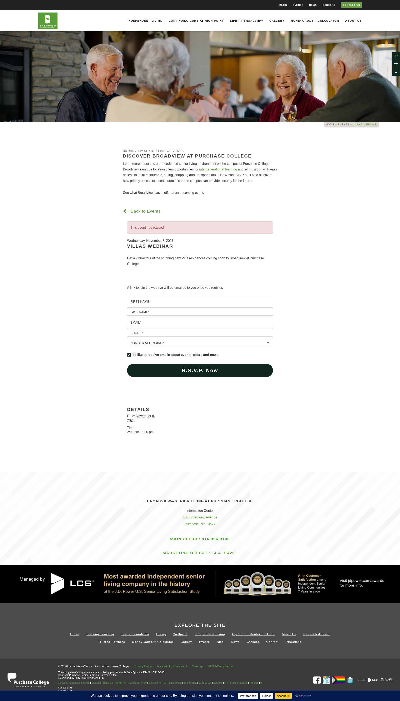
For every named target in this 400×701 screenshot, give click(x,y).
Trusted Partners (111, 641)
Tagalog (254, 682)
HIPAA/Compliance (220, 666)
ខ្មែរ (261, 682)
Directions (294, 641)
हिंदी (226, 682)
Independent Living (145, 20)
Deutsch (153, 682)
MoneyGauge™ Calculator (315, 20)
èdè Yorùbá (190, 682)
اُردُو (201, 682)
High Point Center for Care (253, 634)
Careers (328, 5)
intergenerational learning (218, 169)
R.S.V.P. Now (200, 370)
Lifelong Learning (100, 634)
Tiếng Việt (108, 682)
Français (133, 682)
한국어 (163, 682)
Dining (161, 634)
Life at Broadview (246, 20)
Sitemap (197, 666)
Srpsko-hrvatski (239, 682)
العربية (208, 682)
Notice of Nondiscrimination (74, 682)
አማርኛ (143, 682)
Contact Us (351, 5)
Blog (283, 5)
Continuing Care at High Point (196, 20)
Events (298, 5)
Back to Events (145, 211)
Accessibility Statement (172, 666)
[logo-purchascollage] (28, 679)
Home (330, 124)
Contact (272, 641)
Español (96, 682)
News (313, 5)
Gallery (277, 20)
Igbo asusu (175, 682)
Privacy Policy (143, 666)
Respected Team (316, 634)
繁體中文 (121, 682)
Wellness (180, 634)
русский (217, 682)
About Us (353, 20)
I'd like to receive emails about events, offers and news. (176, 355)
